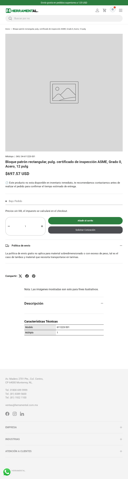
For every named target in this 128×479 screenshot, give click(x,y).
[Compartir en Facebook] (27, 276)
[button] (104, 10)
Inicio (7, 29)
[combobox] (64, 18)
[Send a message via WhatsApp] (7, 472)
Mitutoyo (9, 156)
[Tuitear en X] (20, 276)
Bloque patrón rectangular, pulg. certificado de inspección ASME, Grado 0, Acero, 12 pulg (49, 29)
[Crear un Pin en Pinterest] (33, 276)
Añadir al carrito (85, 220)
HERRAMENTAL (18, 471)
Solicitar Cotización (85, 230)
